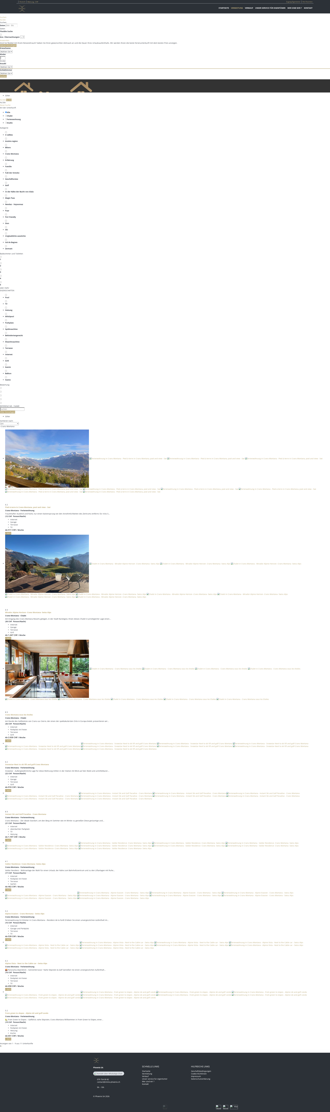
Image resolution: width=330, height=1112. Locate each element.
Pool (7, 297)
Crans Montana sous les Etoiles (19, 714)
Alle (8, 112)
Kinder (3, 54)
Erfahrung (9, 160)
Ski (6, 229)
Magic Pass (10, 198)
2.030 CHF (13, 737)
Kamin (8, 367)
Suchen (3, 17)
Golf (7, 185)
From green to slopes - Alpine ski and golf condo (26, 1013)
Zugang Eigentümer (293, 2)
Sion (7, 223)
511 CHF (12, 530)
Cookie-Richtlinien (199, 1073)
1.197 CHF (13, 837)
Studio (10, 123)
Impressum (196, 1076)
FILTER (3, 20)
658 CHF (12, 986)
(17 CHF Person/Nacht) (15, 873)
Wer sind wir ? (294, 8)
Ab (6, 530)
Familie (8, 166)
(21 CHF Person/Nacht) (15, 823)
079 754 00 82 (103, 1079)
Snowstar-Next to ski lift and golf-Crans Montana (27, 764)
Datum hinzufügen (8, 45)
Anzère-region (11, 141)
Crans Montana (12, 154)
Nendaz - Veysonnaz (14, 204)
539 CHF (12, 936)
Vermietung (237, 8)
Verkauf (249, 8)
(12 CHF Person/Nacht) (15, 516)
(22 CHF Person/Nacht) (15, 773)
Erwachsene (5, 48)
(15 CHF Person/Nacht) (15, 922)
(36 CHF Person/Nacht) (15, 724)
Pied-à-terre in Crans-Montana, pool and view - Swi (27, 507)
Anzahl (3, 63)
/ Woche (20, 530)
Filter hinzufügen (7, 412)
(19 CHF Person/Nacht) (15, 1022)
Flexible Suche (6, 31)
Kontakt (308, 8)
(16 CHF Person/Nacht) (15, 972)
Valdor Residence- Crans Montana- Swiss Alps (25, 864)
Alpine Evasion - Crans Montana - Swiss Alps (24, 913)
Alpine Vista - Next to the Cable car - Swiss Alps (26, 963)
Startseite (224, 8)
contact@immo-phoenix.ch (108, 1082)
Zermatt (8, 248)
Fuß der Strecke (12, 173)
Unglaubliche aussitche (15, 236)
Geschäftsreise (11, 179)
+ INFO (8, 533)
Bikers (8, 147)
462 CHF (12, 886)
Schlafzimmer (6, 70)
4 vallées (9, 135)
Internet (9, 354)
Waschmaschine (12, 342)
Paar (7, 210)
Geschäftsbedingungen (201, 1071)
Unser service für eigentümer (270, 8)
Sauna (8, 380)
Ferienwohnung (14, 119)
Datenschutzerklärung (200, 1079)
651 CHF (12, 1035)
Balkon (8, 373)
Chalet (10, 116)
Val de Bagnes (11, 242)
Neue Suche (5, 105)
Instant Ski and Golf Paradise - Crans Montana (25, 814)
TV (6, 304)
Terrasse (9, 348)
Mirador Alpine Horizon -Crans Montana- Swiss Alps (28, 612)
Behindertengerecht (14, 335)
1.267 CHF (13, 635)
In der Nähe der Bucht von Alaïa (19, 191)
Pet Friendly (10, 217)
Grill (7, 361)
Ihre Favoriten (307, 2)
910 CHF (12, 787)
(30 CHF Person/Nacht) (15, 621)
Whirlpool (9, 316)
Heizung (8, 310)
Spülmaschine (11, 329)
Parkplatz (9, 323)
